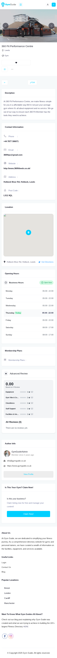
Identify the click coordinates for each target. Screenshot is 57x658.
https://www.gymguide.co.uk (19, 466)
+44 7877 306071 (11, 141)
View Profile (28, 474)
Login (4, 562)
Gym (7, 56)
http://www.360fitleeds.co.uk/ (17, 168)
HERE (25, 627)
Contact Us (6, 567)
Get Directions (47, 262)
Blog (3, 572)
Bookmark (16, 62)
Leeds (7, 50)
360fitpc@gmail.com (13, 155)
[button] (28, 232)
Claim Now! (28, 514)
